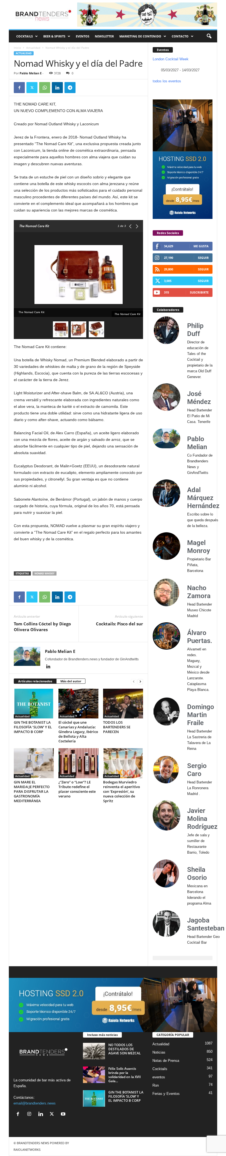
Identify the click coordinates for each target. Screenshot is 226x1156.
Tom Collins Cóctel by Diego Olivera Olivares (42, 626)
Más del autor (70, 681)
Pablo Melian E (31, 73)
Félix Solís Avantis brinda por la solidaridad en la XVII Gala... (124, 1074)
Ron (155, 1085)
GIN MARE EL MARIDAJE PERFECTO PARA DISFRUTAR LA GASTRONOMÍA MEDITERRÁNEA (32, 791)
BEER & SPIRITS (54, 36)
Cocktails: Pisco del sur (119, 623)
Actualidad (33, 48)
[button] (209, 36)
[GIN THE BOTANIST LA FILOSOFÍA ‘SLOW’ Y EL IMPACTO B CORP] (34, 703)
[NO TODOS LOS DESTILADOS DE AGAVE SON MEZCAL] (94, 1051)
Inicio (17, 48)
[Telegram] (70, 87)
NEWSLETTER (104, 36)
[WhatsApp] (44, 87)
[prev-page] (133, 681)
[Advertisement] (78, 557)
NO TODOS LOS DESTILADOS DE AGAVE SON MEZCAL (124, 1049)
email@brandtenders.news (35, 1103)
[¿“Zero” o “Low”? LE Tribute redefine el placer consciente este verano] (78, 763)
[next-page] (140, 681)
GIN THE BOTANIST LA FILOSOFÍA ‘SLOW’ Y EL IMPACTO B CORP (33, 727)
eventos (158, 1077)
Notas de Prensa (165, 1061)
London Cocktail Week (171, 59)
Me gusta (201, 246)
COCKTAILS (24, 36)
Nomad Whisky (44, 573)
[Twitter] (31, 87)
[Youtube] (64, 1114)
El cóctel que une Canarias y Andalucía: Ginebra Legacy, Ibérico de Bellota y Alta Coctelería (78, 731)
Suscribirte (199, 292)
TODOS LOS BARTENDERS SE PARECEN (116, 727)
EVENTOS (82, 36)
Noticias (158, 1052)
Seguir (203, 258)
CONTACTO (180, 36)
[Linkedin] (57, 87)
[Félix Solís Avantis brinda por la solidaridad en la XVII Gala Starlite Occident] (94, 1075)
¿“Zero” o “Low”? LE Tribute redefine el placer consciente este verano (77, 789)
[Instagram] (30, 1114)
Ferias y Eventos (166, 1094)
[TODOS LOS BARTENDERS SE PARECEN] (123, 703)
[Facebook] (19, 87)
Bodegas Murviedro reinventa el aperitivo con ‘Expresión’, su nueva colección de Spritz (121, 791)
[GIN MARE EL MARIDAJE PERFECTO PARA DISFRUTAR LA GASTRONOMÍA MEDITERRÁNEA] (34, 763)
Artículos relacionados (35, 681)
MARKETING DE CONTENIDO (140, 36)
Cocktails (159, 1069)
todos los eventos (167, 81)
